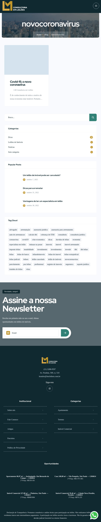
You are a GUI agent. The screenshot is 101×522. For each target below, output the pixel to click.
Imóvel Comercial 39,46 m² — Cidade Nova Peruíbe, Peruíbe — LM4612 (75, 494)
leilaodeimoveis (39, 254)
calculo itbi (33, 235)
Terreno (61, 420)
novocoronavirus (71, 259)
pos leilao (27, 264)
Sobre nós (11, 410)
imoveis (49, 244)
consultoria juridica (77, 235)
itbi (76, 249)
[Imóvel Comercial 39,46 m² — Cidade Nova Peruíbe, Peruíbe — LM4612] (75, 488)
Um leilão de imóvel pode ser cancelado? (41, 175)
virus (28, 269)
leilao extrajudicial (71, 254)
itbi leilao (84, 249)
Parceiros (11, 438)
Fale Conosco (12, 420)
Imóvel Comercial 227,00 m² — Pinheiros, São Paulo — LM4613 (27, 494)
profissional (38, 264)
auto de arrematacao (17, 235)
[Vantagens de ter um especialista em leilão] (13, 203)
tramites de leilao (15, 269)
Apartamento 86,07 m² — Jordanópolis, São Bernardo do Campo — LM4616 (27, 477)
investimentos (56, 249)
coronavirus (13, 240)
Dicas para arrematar (33, 188)
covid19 (25, 240)
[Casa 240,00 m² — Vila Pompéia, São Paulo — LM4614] (75, 471)
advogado (13, 230)
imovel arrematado (72, 244)
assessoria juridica (41, 230)
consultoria (62, 235)
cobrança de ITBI (47, 235)
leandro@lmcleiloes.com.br (49, 376)
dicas (50, 240)
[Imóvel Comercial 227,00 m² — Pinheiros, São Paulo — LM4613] (27, 488)
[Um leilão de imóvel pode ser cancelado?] (13, 177)
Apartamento (63, 410)
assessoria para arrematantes (62, 230)
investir (68, 249)
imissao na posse (35, 244)
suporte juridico (83, 264)
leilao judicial (14, 259)
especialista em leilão (17, 244)
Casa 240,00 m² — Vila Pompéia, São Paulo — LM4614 (75, 476)
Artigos (10, 429)
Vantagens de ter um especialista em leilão (43, 201)
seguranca (69, 264)
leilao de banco (23, 254)
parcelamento (14, 264)
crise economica (38, 240)
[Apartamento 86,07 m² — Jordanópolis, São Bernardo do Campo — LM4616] (27, 471)
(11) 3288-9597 (50, 369)
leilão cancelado (38, 259)
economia (76, 240)
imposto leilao (14, 249)
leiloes (25, 259)
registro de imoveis (54, 264)
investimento (42, 249)
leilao (11, 254)
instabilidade (29, 249)
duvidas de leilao (62, 240)
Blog (46, 35)
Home (39, 35)
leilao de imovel (54, 254)
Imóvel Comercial (65, 429)
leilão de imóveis (54, 259)
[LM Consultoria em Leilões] (15, 6)
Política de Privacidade (16, 448)
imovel (58, 244)
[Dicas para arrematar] (13, 190)
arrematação (25, 230)
